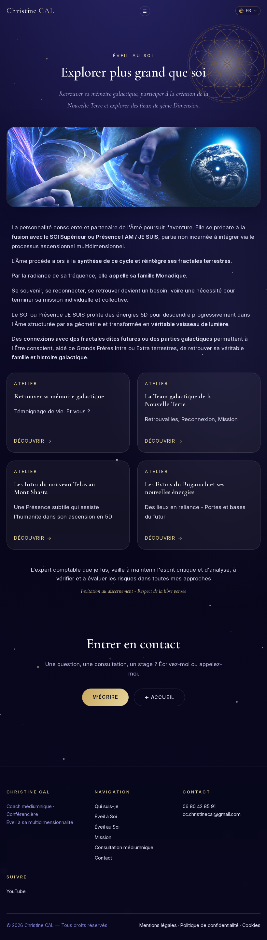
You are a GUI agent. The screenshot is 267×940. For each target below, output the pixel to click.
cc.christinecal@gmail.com (212, 814)
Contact (103, 858)
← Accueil (159, 697)
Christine (30, 10)
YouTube (16, 891)
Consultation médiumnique (124, 847)
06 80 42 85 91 (199, 806)
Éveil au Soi (107, 827)
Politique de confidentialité (209, 925)
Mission (103, 837)
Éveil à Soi (106, 816)
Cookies (251, 925)
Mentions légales (158, 925)
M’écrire (105, 697)
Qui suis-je (107, 806)
